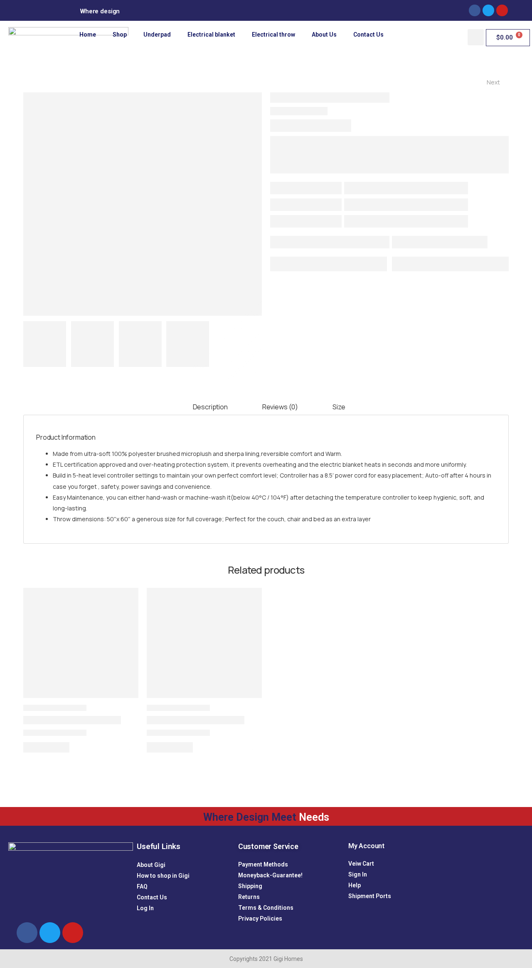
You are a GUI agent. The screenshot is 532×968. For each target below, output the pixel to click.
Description (210, 406)
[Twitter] (49, 932)
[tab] (210, 407)
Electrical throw (273, 34)
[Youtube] (72, 932)
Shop (120, 34)
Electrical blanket (211, 34)
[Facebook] (474, 10)
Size (338, 406)
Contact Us (368, 34)
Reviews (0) (280, 406)
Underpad (157, 34)
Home (87, 34)
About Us (324, 34)
